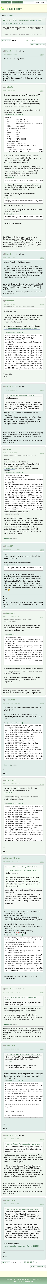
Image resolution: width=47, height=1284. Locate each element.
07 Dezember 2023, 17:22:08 (11, 992)
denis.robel (10, 699)
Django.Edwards (12, 858)
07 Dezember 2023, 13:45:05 (11, 861)
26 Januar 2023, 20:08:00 (10, 54)
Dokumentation (9, 468)
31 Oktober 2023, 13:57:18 (10, 453)
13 (23, 40)
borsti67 (9, 546)
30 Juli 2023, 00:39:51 (9, 304)
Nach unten (6, 40)
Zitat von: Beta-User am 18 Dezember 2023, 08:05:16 (23, 1209)
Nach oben (5, 1262)
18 (36, 40)
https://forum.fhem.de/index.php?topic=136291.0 (21, 1246)
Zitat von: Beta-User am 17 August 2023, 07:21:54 (22, 867)
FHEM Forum (14, 8)
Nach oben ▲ (37, 1279)
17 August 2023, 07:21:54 (10, 390)
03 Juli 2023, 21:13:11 (9, 257)
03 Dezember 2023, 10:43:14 (11, 703)
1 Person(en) (7, 538)
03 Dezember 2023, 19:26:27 (11, 784)
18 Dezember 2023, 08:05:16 (11, 1139)
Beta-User (9, 51)
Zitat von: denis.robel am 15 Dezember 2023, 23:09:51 (23, 1144)
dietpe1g (9, 87)
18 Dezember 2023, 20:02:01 (11, 1204)
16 (32, 40)
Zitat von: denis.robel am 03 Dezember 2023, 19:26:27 (23, 1054)
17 (34, 40)
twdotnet (9, 300)
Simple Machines (29, 1281)
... (21, 40)
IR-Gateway (8, 793)
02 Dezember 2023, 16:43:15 (11, 617)
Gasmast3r (10, 613)
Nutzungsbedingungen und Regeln (20, 1279)
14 (26, 40)
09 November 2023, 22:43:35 (11, 549)
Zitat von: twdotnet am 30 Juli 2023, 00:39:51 (20, 395)
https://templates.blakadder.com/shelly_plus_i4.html (22, 328)
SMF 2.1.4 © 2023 (18, 1281)
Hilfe (7, 1279)
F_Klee (8, 449)
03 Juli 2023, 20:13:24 (9, 90)
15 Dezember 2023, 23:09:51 (11, 1049)
